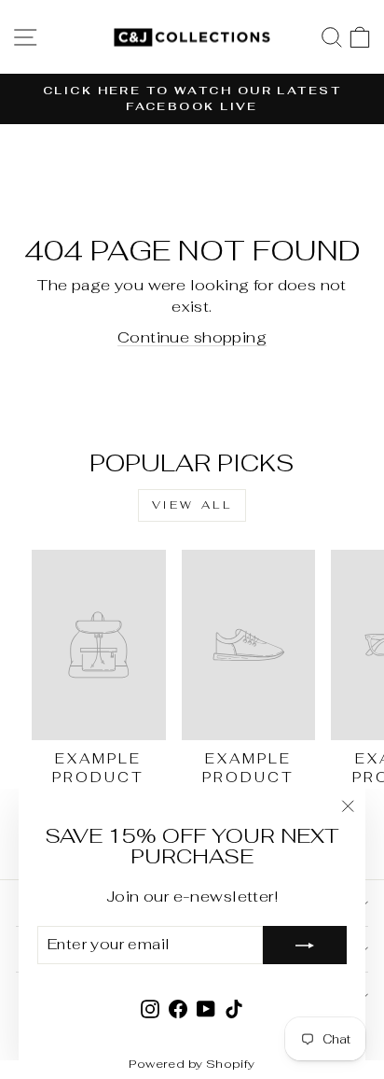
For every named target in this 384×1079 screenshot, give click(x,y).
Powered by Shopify (191, 1064)
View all (192, 504)
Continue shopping (192, 337)
